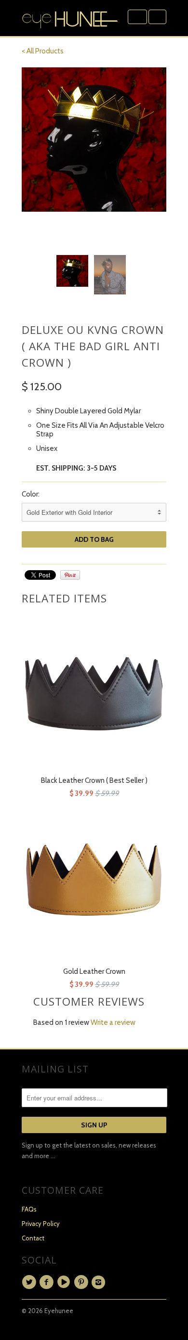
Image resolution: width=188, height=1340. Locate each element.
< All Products (43, 51)
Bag (157, 17)
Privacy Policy (41, 1223)
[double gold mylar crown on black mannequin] (94, 139)
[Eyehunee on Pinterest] (82, 1282)
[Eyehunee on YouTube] (65, 1282)
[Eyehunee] (70, 18)
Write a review (113, 1022)
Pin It (70, 575)
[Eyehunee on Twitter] (30, 1282)
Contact (33, 1238)
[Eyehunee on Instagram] (99, 1282)
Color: (31, 494)
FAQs (29, 1209)
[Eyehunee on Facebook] (47, 1282)
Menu (137, 17)
